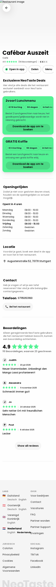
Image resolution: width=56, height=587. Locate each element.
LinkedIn (35, 567)
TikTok (34, 554)
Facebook (36, 561)
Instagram (37, 548)
